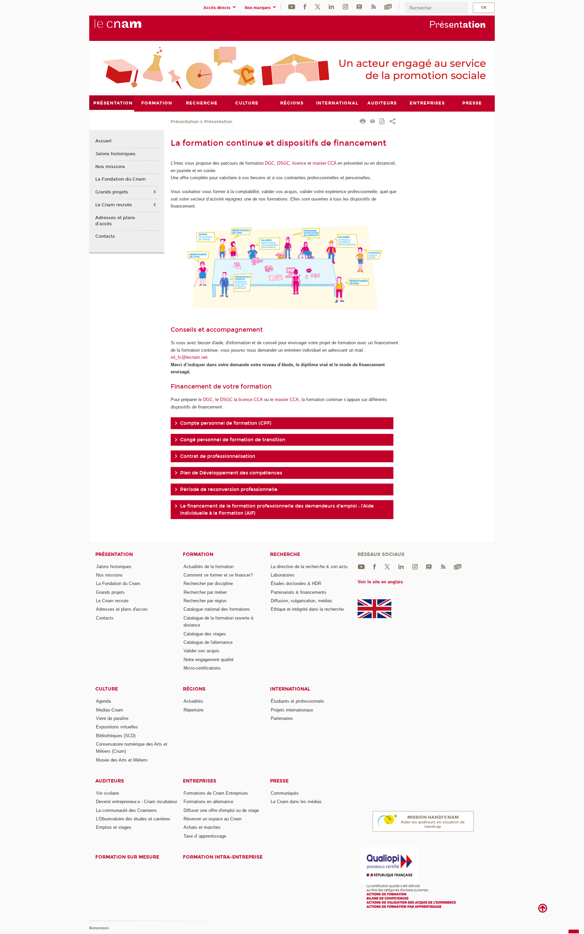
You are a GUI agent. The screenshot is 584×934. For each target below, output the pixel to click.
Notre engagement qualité (209, 659)
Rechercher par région (205, 600)
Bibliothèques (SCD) (116, 735)
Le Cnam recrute (113, 205)
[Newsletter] (388, 6)
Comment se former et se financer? (218, 575)
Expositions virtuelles (117, 726)
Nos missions (110, 166)
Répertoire (193, 710)
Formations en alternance (208, 801)
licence (300, 163)
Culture (106, 689)
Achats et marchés (202, 827)
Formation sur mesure (127, 857)
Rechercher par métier (205, 592)
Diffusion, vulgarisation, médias (301, 600)
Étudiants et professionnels (297, 701)
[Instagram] (345, 6)
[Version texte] (372, 122)
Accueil (103, 141)
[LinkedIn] (331, 6)
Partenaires (282, 718)
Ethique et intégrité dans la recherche (307, 609)
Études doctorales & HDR (296, 583)
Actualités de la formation (209, 566)
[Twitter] (318, 6)
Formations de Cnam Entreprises (216, 793)
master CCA (324, 163)
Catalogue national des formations (217, 609)
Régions (194, 689)
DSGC (283, 163)
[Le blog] (359, 6)
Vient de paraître (112, 718)
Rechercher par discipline (208, 583)
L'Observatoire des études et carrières (133, 818)
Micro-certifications (202, 668)
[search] (436, 8)
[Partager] (392, 122)
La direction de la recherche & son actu (309, 566)
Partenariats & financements (298, 592)
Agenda (103, 701)
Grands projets (111, 192)
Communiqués (285, 793)
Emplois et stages (113, 827)
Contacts (105, 236)
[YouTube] (291, 6)
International (290, 689)
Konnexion (99, 928)
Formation (198, 554)
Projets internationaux (292, 710)
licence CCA (251, 399)
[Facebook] (305, 6)
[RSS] (373, 6)
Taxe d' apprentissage (205, 836)
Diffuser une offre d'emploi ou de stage (221, 810)
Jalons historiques (115, 154)
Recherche (285, 554)
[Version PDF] (382, 122)
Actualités (193, 701)
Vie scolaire (107, 793)
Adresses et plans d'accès (115, 221)
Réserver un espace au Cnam (213, 818)
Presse (279, 781)
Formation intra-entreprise (223, 857)
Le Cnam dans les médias (296, 801)
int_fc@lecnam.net (189, 357)
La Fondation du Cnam (120, 179)
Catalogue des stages (205, 633)
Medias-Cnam (109, 710)
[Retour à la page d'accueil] (129, 27)
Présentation (185, 121)
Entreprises (199, 781)
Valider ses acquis (201, 650)
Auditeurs (109, 781)
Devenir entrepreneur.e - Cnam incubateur (136, 801)
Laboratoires (283, 575)
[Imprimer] (363, 122)
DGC (269, 163)
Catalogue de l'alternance (208, 642)
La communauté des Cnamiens (126, 810)
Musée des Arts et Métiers (122, 760)
